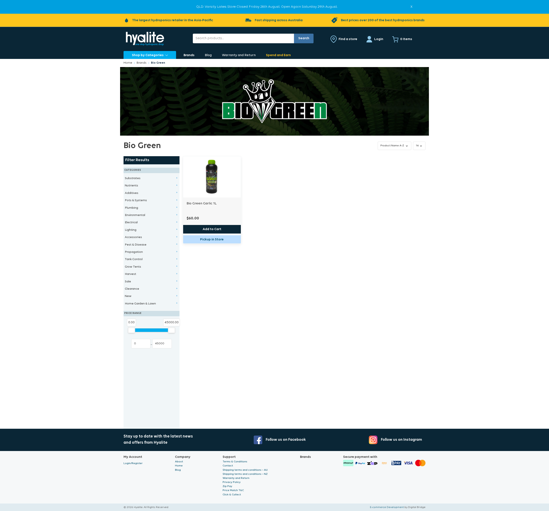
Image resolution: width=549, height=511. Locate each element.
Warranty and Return (239, 55)
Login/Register (133, 463)
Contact (228, 465)
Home (128, 62)
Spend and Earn (278, 55)
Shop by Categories (148, 55)
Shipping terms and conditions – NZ (245, 474)
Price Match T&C (233, 490)
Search (303, 38)
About (179, 461)
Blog (208, 55)
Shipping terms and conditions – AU (245, 470)
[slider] (131, 330)
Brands (189, 55)
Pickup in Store (212, 239)
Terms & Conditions (235, 461)
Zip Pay (227, 486)
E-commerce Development (387, 507)
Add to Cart (212, 229)
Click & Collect (232, 494)
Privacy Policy (232, 482)
